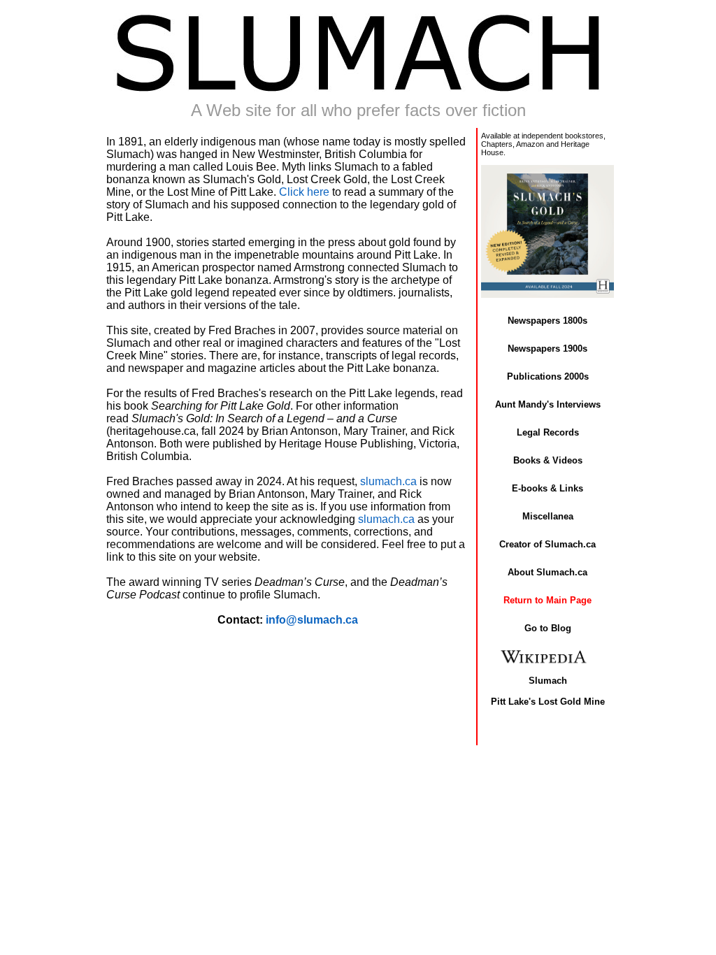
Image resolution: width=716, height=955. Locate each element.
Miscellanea (547, 516)
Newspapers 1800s (547, 320)
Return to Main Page (547, 600)
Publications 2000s (548, 376)
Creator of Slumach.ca (547, 544)
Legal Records (548, 432)
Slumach (548, 680)
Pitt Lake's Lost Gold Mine (548, 701)
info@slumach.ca (312, 620)
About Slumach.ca (547, 572)
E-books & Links (547, 488)
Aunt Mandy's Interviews (548, 404)
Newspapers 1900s (547, 348)
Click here (304, 192)
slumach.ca (388, 481)
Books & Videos (547, 460)
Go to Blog (547, 628)
